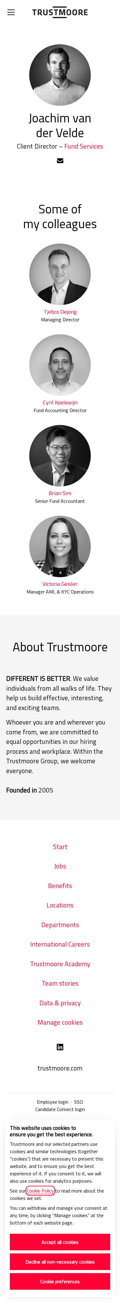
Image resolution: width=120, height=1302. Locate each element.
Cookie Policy (40, 1190)
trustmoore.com (60, 1068)
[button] (60, 161)
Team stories (60, 983)
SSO (78, 1102)
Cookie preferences (60, 1281)
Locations (60, 905)
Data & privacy (60, 1003)
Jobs (60, 866)
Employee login (52, 1102)
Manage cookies (60, 1022)
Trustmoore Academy (60, 964)
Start (60, 846)
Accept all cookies (60, 1242)
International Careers (60, 944)
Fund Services (83, 146)
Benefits (60, 886)
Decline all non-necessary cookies (60, 1261)
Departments (60, 925)
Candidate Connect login (60, 1109)
